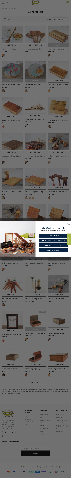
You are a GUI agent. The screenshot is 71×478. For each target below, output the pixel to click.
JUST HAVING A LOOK (53, 250)
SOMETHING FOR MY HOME (53, 245)
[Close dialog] (69, 223)
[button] (69, 239)
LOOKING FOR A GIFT (53, 235)
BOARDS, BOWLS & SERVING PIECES (53, 240)
